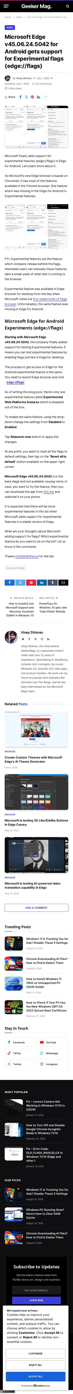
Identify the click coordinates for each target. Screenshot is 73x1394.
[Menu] (6, 6)
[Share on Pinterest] (32, 97)
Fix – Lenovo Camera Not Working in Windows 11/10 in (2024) (45, 1105)
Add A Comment (36, 907)
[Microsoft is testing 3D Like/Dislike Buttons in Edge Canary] (36, 792)
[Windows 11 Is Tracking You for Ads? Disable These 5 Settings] (14, 943)
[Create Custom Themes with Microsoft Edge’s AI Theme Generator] (36, 729)
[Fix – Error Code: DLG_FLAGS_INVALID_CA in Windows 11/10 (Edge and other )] (14, 1153)
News (10, 27)
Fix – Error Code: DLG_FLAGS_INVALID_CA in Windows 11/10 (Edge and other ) (44, 1154)
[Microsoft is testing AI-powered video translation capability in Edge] (36, 855)
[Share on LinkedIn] (38, 97)
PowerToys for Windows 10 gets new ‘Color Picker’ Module (53, 607)
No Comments (44, 83)
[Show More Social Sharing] (46, 97)
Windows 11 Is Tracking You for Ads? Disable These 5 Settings (47, 1191)
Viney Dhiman (24, 78)
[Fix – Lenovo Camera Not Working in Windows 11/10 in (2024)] (14, 1106)
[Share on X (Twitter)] (26, 97)
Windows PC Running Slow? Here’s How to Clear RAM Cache (45, 1213)
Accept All (36, 1376)
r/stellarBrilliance (27, 556)
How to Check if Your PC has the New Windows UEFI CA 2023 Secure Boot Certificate (46, 1006)
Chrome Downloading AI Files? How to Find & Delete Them (47, 1235)
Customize (35, 1353)
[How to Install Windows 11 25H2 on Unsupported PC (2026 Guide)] (14, 984)
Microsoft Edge (15, 568)
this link (49, 492)
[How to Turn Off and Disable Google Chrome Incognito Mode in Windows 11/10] (14, 1130)
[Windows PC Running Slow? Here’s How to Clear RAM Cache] (14, 1214)
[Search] (67, 6)
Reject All (35, 1365)
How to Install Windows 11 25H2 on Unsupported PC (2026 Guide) (44, 983)
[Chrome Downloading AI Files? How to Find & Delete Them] (14, 964)
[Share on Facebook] (20, 97)
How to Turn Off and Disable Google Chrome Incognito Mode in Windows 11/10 (45, 1129)
